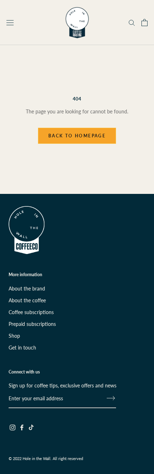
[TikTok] (31, 427)
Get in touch (22, 347)
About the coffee (27, 300)
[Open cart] (144, 22)
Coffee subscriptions (31, 312)
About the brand (27, 288)
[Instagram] (12, 427)
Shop (14, 336)
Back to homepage (77, 135)
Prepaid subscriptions (32, 324)
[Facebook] (22, 427)
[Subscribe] (111, 398)
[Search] (132, 22)
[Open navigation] (10, 22)
